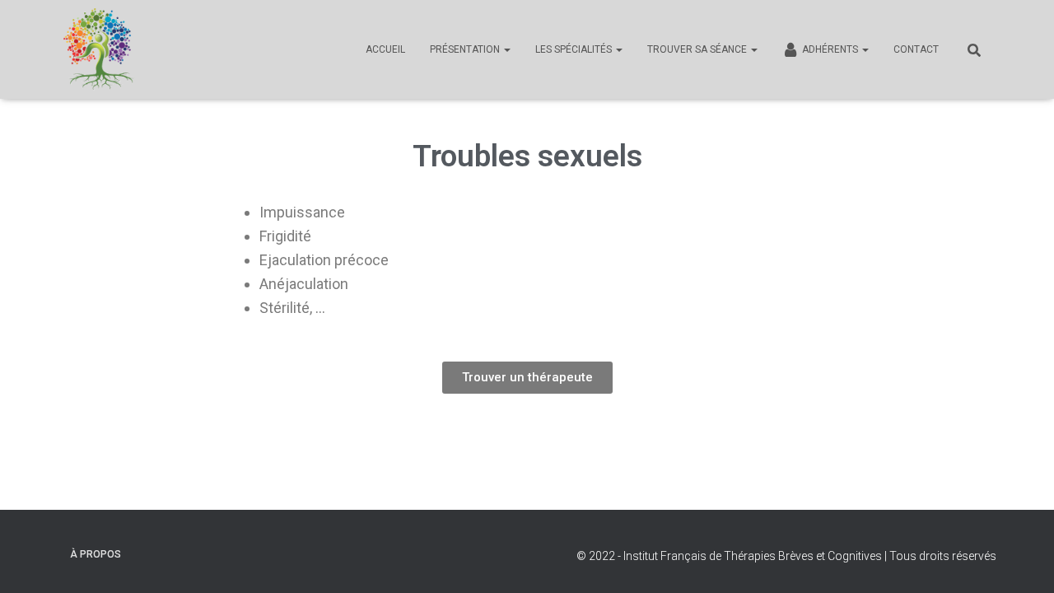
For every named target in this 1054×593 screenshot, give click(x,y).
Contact (916, 49)
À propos (95, 554)
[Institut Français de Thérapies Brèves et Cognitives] (98, 49)
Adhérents (831, 49)
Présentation (466, 49)
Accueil (385, 49)
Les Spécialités (574, 49)
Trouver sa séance (698, 49)
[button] (527, 378)
